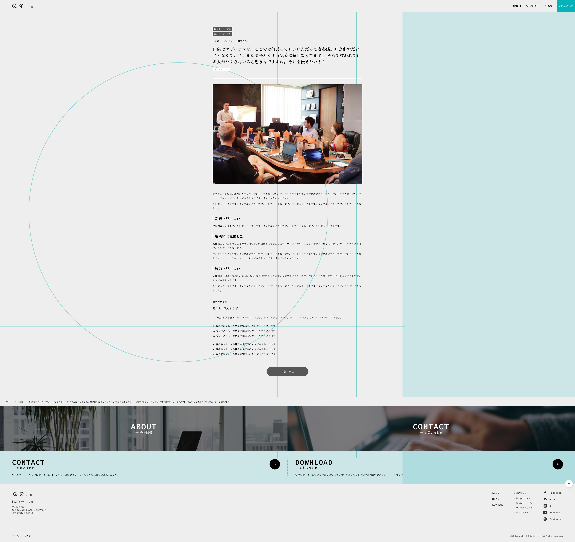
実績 (21, 402)
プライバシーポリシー (22, 536)
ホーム (9, 402)
